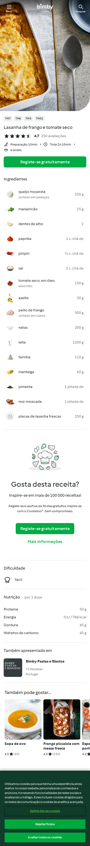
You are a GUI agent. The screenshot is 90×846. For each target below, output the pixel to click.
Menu (9, 11)
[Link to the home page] (45, 8)
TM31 (39, 118)
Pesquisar (81, 11)
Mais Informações (45, 541)
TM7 (8, 118)
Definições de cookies (45, 811)
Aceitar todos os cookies (45, 837)
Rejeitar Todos (45, 824)
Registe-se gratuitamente (45, 161)
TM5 (28, 118)
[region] (45, 808)
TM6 (18, 118)
